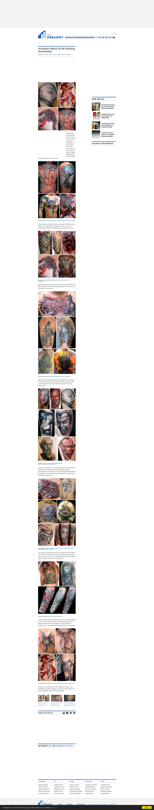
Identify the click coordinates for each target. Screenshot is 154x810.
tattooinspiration (46, 220)
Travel (102, 781)
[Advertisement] (77, 14)
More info (54, 808)
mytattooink (70, 683)
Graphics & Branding (75, 789)
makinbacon (45, 464)
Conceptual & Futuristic (91, 785)
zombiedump (41, 281)
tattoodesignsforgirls (63, 683)
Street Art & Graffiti (59, 793)
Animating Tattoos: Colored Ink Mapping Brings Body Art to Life (69, 703)
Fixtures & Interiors (74, 785)
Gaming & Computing (90, 789)
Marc (44, 54)
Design (79, 37)
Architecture (69, 37)
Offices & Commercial (43, 791)
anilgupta (68, 376)
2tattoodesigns (46, 616)
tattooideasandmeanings (57, 463)
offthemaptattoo (47, 280)
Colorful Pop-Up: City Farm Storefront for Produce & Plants (107, 125)
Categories (80, 804)
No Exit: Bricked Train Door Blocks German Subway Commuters (108, 106)
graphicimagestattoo (47, 683)
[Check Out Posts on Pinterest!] (106, 37)
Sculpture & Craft (58, 791)
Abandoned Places (43, 785)
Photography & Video (59, 789)
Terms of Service (93, 804)
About (60, 804)
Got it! (147, 807)
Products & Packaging (75, 793)
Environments (90, 37)
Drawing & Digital (56, 54)
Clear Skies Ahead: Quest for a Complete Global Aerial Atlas (107, 134)
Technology (88, 781)
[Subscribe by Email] (114, 37)
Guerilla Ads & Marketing (76, 791)
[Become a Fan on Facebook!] (99, 37)
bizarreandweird (61, 376)
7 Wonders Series (105, 785)
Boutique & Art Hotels (106, 787)
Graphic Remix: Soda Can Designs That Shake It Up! (107, 115)
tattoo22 (40, 464)
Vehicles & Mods (89, 791)
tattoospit (61, 280)
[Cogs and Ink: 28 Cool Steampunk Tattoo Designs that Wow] (56, 698)
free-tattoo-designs (62, 548)
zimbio (44, 463)
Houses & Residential (43, 789)
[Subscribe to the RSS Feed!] (110, 37)
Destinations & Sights (106, 791)
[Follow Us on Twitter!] (103, 37)
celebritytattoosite (62, 220)
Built (84, 37)
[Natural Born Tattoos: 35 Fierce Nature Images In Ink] (43, 698)
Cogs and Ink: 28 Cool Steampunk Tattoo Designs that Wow (56, 703)
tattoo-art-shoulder (71, 220)
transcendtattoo (54, 376)
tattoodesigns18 (46, 376)
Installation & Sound (59, 787)
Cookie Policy (112, 804)
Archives (69, 804)
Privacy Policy (103, 804)
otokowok (52, 616)
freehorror (49, 463)
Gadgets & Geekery (90, 787)
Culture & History (105, 789)
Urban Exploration (105, 793)
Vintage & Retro (89, 793)
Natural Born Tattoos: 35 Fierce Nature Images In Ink (43, 703)
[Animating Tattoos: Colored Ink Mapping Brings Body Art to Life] (69, 698)
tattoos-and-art (66, 280)
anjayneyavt (55, 683)
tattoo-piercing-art (50, 549)
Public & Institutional (43, 793)
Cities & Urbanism (43, 787)
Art (75, 37)
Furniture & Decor (74, 787)
